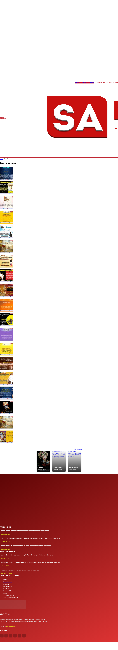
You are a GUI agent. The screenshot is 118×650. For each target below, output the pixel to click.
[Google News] (32, 82)
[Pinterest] (18, 82)
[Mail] (14, 82)
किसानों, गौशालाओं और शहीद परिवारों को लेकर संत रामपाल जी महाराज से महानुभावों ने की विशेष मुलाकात (26, 546)
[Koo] (7, 82)
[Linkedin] (11, 82)
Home (1, 159)
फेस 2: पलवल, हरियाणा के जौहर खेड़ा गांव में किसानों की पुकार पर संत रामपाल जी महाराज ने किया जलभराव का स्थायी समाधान (30, 538)
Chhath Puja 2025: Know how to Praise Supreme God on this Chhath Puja (20, 570)
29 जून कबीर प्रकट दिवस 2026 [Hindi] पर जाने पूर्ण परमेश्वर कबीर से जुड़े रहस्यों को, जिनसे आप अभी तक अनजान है (27, 555)
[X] (21, 82)
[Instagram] (4, 82)
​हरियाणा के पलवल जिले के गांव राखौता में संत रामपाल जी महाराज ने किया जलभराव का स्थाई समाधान (25, 531)
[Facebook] (2, 635)
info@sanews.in (10, 626)
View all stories (78, 449)
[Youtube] (28, 82)
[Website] (25, 82)
